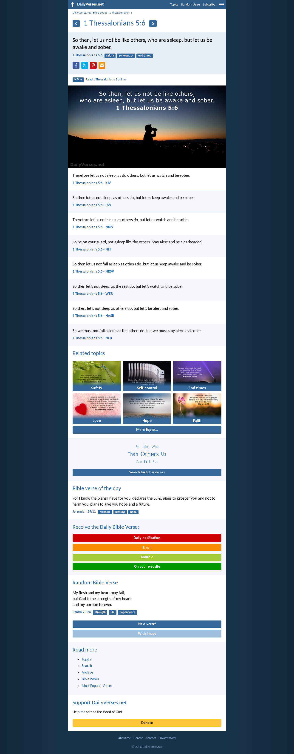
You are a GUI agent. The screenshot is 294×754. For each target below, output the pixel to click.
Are (139, 462)
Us (163, 454)
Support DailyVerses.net (100, 703)
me (82, 712)
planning (105, 512)
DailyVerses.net (82, 12)
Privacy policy (167, 738)
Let (147, 462)
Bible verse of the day (97, 489)
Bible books (100, 12)
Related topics (89, 353)
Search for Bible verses (147, 472)
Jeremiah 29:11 (84, 512)
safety (110, 55)
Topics (174, 4)
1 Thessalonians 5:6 (87, 55)
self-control (126, 55)
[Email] (103, 66)
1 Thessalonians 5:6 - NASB (93, 316)
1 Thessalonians (118, 12)
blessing (120, 512)
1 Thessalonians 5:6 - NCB (92, 338)
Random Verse (190, 4)
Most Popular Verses (97, 686)
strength (100, 612)
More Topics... (147, 430)
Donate (147, 723)
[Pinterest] (94, 66)
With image (147, 634)
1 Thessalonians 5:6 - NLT (92, 249)
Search (87, 666)
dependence (127, 612)
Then (133, 454)
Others (150, 454)
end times (144, 55)
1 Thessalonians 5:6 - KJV (92, 183)
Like (145, 447)
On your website (147, 567)
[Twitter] (85, 66)
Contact (151, 738)
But (155, 462)
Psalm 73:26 (82, 612)
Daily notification (147, 538)
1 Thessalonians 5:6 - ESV (92, 205)
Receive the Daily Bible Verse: (106, 527)
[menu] (221, 6)
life (113, 612)
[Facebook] (77, 66)
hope (133, 512)
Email (147, 547)
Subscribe (209, 4)
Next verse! (147, 624)
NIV (76, 79)
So (137, 447)
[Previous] (76, 23)
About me (124, 738)
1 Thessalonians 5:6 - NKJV (93, 227)
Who (155, 447)
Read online (106, 79)
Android (147, 557)
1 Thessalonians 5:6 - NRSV (93, 271)
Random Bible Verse (95, 583)
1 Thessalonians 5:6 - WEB (93, 294)
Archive (87, 672)
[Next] (152, 23)
